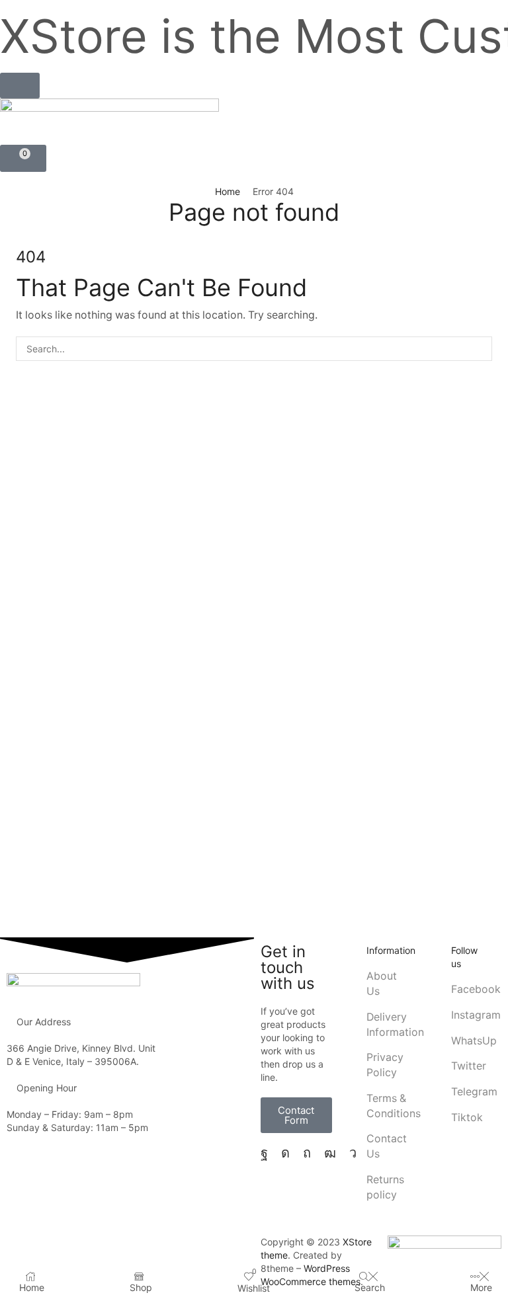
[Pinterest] (307, 1152)
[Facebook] (264, 1152)
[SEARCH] (480, 348)
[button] (20, 85)
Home (227, 191)
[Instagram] (285, 1152)
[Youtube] (330, 1152)
